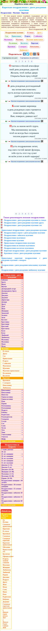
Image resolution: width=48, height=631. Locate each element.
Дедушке (4, 297)
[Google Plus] (37, 54)
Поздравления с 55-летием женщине (11, 489)
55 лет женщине (7, 461)
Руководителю (6, 417)
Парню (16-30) (6, 478)
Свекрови (5, 419)
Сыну (3, 426)
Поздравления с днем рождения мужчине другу (24, 223)
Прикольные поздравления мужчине (19, 243)
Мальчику (5, 340)
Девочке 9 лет (6, 467)
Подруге (4, 410)
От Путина (5, 521)
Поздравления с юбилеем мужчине (18, 235)
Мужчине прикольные (34, 40)
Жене (3, 309)
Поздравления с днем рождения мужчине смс (23, 225)
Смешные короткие (6, 539)
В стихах (30, 33)
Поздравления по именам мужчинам (19, 246)
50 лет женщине (7, 456)
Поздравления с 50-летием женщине (11, 485)
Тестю (3, 428)
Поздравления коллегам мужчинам (19, 248)
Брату (3, 282)
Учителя (4, 437)
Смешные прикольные (7, 525)
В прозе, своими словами (6, 560)
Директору (5, 300)
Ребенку (4, 412)
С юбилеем (38, 36)
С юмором (23, 47)
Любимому (23, 50)
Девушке (4, 295)
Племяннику (6, 406)
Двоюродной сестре (8, 289)
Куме (3, 331)
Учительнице (6, 434)
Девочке (4, 293)
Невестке (4, 395)
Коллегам (24, 43)
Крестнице (5, 324)
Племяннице (6, 408)
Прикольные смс (7, 550)
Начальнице (5, 392)
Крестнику (5, 322)
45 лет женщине (7, 454)
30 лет (3, 452)
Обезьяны (6, 547)
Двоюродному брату (9, 291)
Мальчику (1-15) (7, 474)
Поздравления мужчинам (14, 238)
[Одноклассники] (31, 54)
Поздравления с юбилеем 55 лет (11, 498)
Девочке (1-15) (6, 465)
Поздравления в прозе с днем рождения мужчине (24, 233)
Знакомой (5, 313)
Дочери (4, 302)
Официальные (7, 556)
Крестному (5, 328)
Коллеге (4, 320)
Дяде (3, 306)
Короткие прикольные (7, 544)
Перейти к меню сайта (24, 4)
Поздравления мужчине (14, 240)
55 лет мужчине (7, 463)
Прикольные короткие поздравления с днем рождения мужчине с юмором (24, 259)
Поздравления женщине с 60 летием (12, 481)
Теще (3, 432)
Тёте (3, 430)
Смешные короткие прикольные (7, 606)
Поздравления (6, 13)
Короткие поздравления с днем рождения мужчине (25, 81)
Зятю (3, 317)
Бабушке (4, 280)
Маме (3, 344)
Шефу (3, 439)
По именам (13, 43)
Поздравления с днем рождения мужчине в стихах (25, 220)
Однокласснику (7, 397)
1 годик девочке (7, 449)
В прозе (27, 36)
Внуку (3, 284)
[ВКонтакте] (24, 54)
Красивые (11, 47)
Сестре (3, 421)
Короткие (24, 13)
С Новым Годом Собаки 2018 (5, 624)
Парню (4, 403)
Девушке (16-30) (7, 469)
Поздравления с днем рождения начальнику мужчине (23, 265)
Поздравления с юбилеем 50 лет (11, 494)
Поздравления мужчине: (14, 33)
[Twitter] (27, 54)
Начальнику (34, 47)
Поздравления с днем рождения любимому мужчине (23, 270)
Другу (39, 33)
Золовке (4, 315)
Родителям (5, 415)
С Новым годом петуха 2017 (5, 614)
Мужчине (16, 13)
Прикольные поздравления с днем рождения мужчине (24, 230)
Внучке (4, 286)
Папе (3, 401)
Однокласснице (7, 399)
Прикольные (16, 36)
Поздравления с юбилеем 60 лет (11, 502)
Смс (6, 36)
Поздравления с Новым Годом (7, 516)
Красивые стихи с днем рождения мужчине (22, 253)
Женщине (5, 311)
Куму (3, 333)
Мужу (3, 346)
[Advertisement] (24, 188)
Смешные (6, 536)
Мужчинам (8, 40)
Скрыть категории (12, 441)
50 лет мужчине (7, 458)
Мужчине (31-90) (7, 476)
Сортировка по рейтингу (29, 58)
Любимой (5, 335)
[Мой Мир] (34, 54)
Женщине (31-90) (7, 472)
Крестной (4, 326)
